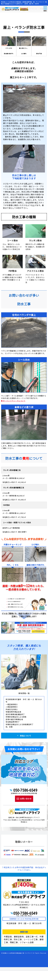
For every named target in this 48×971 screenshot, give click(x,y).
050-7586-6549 (25, 790)
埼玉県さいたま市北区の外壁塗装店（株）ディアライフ (17, 953)
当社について (25, 735)
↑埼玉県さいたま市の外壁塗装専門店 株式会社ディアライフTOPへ (24, 868)
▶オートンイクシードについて (13, 401)
